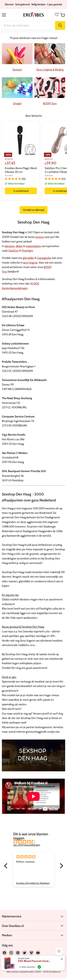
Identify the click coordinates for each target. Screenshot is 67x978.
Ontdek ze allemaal (33, 210)
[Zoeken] (60, 25)
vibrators (9, 246)
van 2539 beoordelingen (26, 845)
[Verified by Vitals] (39, 967)
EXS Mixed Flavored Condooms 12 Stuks (35, 960)
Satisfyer (49, 175)
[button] (6, 865)
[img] (35, 841)
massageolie (44, 258)
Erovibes (9, 175)
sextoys (39, 237)
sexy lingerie (30, 262)
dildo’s (19, 246)
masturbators (33, 246)
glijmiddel (28, 258)
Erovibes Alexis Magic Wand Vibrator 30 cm (21, 170)
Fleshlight (27, 250)
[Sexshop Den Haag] (33, 773)
